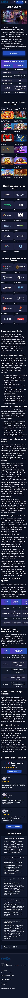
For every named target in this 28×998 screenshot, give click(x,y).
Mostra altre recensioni (14, 826)
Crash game (16, 108)
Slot (23, 108)
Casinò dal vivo (11, 108)
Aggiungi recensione (14, 771)
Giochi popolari (3, 108)
